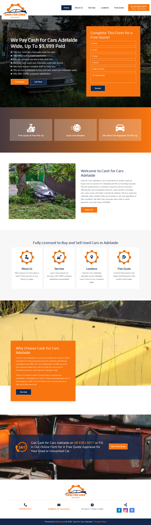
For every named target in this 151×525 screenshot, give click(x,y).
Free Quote (19, 82)
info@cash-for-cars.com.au (59, 509)
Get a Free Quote (118, 446)
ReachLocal (60, 521)
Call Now (38, 82)
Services (23, 392)
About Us (89, 210)
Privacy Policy (100, 521)
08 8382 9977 (140, 6)
